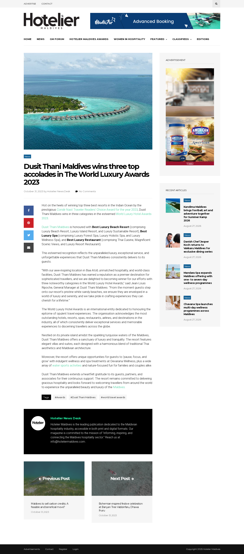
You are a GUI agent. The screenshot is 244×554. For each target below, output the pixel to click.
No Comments (87, 191)
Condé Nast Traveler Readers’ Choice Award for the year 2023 (97, 209)
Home (27, 39)
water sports (60, 365)
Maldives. (119, 387)
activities (76, 365)
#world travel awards (113, 397)
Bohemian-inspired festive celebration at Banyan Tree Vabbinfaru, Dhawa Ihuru (121, 507)
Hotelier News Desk (58, 191)
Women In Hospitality (129, 39)
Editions (203, 39)
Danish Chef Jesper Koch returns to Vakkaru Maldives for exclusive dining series (198, 246)
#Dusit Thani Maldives (83, 397)
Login (76, 549)
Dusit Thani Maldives (56, 227)
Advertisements (32, 549)
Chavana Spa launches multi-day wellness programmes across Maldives (198, 309)
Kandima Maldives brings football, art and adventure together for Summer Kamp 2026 (198, 213)
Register (63, 549)
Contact (46, 3)
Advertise (30, 3)
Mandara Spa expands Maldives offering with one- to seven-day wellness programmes (198, 278)
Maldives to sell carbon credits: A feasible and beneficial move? (49, 505)
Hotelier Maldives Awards (88, 39)
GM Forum (57, 39)
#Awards (60, 397)
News (40, 39)
